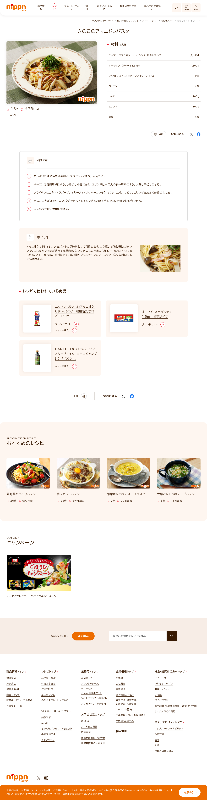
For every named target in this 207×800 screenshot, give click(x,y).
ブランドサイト (63, 324)
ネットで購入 (62, 330)
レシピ (54, 7)
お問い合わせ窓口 (128, 7)
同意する (189, 792)
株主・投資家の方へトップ (170, 671)
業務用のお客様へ (152, 7)
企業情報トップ (125, 671)
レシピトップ (49, 671)
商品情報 (41, 7)
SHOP (186, 9)
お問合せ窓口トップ (93, 714)
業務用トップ (89, 671)
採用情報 (122, 731)
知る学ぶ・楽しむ (104, 7)
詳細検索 (83, 636)
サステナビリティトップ (169, 722)
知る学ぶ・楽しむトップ (55, 711)
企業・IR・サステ (71, 7)
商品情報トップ (15, 671)
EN (177, 8)
